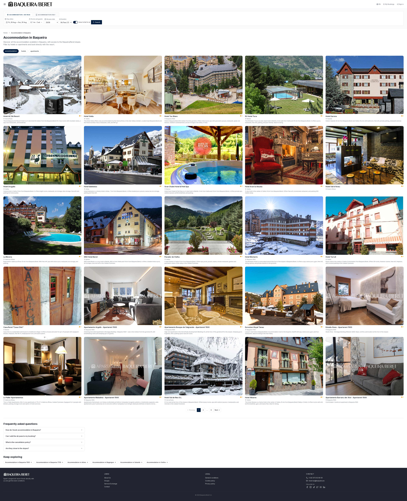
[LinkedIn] (324, 487)
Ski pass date (50, 19)
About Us (107, 478)
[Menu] (4, 4)
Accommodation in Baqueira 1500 (17, 462)
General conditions (211, 478)
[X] (317, 487)
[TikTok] (314, 487)
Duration (63, 19)
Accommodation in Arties (77, 462)
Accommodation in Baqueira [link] (21, 33)
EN (380, 4)
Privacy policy (210, 484)
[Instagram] (310, 487)
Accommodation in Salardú (130, 462)
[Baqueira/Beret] (30, 4)
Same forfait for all (84, 22)
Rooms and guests (37, 19)
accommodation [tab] (11, 51)
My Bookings (389, 4)
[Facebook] (307, 487)
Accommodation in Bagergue (103, 462)
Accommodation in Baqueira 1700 (48, 462)
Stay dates (10, 19)
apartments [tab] (34, 51)
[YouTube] (321, 487)
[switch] (75, 22)
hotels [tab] (23, 51)
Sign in (401, 4)
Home (5, 33)
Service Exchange (110, 484)
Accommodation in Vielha (156, 462)
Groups (106, 481)
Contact (107, 487)
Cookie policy (210, 481)
